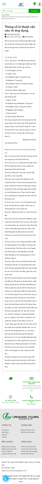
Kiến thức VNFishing (14, 37)
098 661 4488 (9, 468)
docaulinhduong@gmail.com (16, 471)
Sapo (21, 481)
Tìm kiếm (34, 11)
